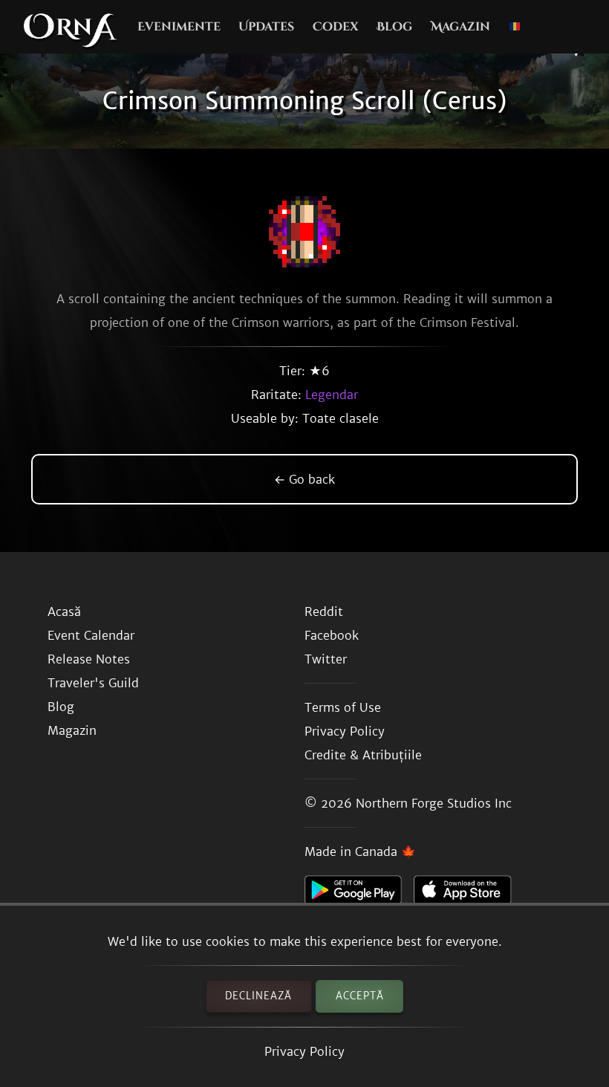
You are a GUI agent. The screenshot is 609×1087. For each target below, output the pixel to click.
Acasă (64, 611)
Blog (394, 27)
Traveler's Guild (93, 682)
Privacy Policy (304, 1051)
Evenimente (179, 27)
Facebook (331, 635)
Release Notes (89, 659)
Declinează (258, 996)
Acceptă (360, 996)
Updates (266, 27)
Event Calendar (91, 635)
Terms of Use (342, 707)
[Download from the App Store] (468, 893)
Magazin (460, 27)
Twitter (325, 659)
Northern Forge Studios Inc (434, 803)
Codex (336, 27)
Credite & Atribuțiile (363, 754)
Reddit (323, 611)
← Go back (304, 479)
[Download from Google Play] (359, 893)
